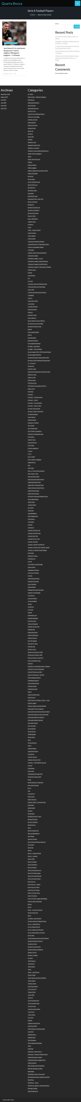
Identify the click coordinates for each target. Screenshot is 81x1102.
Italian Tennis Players (33, 493)
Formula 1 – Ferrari (33, 400)
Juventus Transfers (33, 541)
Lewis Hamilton (32, 584)
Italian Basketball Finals (34, 482)
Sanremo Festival (32, 839)
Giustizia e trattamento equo (35, 434)
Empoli (30, 335)
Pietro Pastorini (32, 799)
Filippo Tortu (31, 389)
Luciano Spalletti (32, 601)
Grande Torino (32, 439)
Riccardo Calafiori (33, 822)
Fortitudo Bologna (33, 414)
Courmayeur (31, 304)
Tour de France (32, 1006)
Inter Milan (31, 468)
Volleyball (30, 1048)
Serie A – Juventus (32, 856)
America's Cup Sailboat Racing (36, 114)
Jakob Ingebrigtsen (33, 499)
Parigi (29, 779)
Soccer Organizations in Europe (36, 932)
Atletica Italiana (32, 165)
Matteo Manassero (33, 635)
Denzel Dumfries (32, 309)
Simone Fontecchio (33, 912)
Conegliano (31, 295)
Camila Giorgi (31, 238)
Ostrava (30, 765)
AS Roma (30, 134)
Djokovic (30, 312)
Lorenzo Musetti (32, 598)
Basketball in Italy (33, 196)
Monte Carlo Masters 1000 (35, 652)
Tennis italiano (32, 981)
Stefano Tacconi (32, 952)
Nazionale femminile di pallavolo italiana (39, 711)
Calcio (29, 227)
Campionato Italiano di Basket (36, 241)
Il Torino (30, 451)
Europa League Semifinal (34, 354)
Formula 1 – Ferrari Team (34, 405)
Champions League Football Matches (38, 261)
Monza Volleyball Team (34, 660)
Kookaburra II (31, 558)
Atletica (30, 162)
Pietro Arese (31, 796)
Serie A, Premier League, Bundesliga (37, 898)
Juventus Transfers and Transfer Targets (39, 547)
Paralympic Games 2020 (34, 777)
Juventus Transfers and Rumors (36, 544)
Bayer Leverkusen (32, 202)
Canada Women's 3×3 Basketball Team (38, 244)
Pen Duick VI (31, 794)
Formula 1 (30, 394)
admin (15, 73)
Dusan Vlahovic (32, 318)
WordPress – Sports (33, 1082)
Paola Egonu (31, 768)
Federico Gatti (32, 377)
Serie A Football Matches (34, 876)
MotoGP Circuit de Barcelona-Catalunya (39, 666)
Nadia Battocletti (32, 689)
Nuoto (29, 745)
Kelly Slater (31, 553)
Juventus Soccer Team (34, 539)
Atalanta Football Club (34, 145)
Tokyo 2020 (31, 995)
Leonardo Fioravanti (33, 581)
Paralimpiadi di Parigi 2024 (35, 774)
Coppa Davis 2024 (33, 301)
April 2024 (4, 108)
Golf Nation (31, 437)
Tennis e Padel (31, 975)
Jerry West (31, 508)
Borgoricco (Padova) (33, 210)
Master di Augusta (33, 624)
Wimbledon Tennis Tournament (36, 1074)
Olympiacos (31, 754)
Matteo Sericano (32, 638)
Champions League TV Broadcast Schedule (39, 267)
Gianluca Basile (32, 420)
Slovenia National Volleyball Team (37, 921)
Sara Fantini (31, 845)
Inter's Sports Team (33, 473)
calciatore (30, 224)
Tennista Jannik (32, 983)
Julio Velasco (31, 519)
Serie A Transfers (32, 896)
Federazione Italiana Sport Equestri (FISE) (39, 372)
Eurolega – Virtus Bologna (35, 349)
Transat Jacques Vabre (34, 1009)
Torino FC (30, 997)
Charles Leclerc (32, 270)
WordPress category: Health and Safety (38, 1085)
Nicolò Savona (32, 731)
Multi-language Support (34, 677)
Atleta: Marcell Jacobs (34, 159)
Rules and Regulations (34, 833)
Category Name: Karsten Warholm (37, 253)
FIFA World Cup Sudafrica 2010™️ (37, 386)
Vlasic (29, 1046)
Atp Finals (30, 176)
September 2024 (5, 94)
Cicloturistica (31, 275)
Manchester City (32, 615)
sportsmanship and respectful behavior (38, 938)
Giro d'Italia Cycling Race (35, 431)
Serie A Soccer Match (33, 887)
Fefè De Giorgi (32, 380)
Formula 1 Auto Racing (34, 408)
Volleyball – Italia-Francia (35, 1051)
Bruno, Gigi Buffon (33, 219)
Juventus (30, 524)
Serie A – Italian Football (34, 853)
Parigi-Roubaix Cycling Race (35, 782)
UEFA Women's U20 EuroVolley (36, 1029)
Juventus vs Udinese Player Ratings (37, 550)
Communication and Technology (36, 287)
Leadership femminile (33, 578)
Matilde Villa (31, 629)
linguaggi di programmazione (36, 590)
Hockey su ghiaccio (33, 448)
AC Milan (30, 94)
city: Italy (30, 281)
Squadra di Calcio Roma (34, 947)
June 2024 (3, 102)
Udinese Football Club (34, 1023)
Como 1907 (31, 289)
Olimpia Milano (32, 748)
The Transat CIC (32, 989)
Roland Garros (32, 825)
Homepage (32, 15)
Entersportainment (33, 340)
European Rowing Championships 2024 (38, 357)
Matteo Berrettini (32, 632)
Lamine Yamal (31, 567)
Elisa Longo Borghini (33, 332)
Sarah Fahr (30, 847)
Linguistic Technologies (34, 592)
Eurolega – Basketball (34, 346)
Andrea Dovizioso (32, 125)
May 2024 (3, 105)
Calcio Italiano (32, 236)
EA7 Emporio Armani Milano (35, 323)
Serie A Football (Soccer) (34, 870)
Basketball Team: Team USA (35, 199)
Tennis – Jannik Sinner (33, 972)
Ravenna (30, 811)
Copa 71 (30, 298)
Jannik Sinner (31, 502)
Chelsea (30, 272)
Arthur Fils (30, 131)
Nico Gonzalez (32, 726)
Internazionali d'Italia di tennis (36, 479)
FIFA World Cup (32, 383)
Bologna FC (31, 204)
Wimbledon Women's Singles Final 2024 (38, 1077)
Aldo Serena (31, 100)
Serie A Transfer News (34, 893)
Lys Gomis (30, 609)
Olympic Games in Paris (34, 760)
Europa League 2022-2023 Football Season (39, 352)
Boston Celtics (32, 216)
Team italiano (31, 966)
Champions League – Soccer (35, 258)
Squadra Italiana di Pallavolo (35, 949)
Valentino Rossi (32, 1034)
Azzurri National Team (34, 182)
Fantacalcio (31, 366)
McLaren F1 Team (33, 643)
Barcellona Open (32, 190)
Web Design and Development (36, 1065)
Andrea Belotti (32, 122)
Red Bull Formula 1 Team (34, 816)
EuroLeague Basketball (34, 343)
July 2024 (3, 100)
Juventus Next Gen (33, 536)
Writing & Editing (32, 1088)
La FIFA (30, 561)
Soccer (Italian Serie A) (34, 927)
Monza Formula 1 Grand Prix (35, 658)
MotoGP (30, 663)
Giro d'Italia (31, 425)
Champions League (33, 255)
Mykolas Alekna (32, 686)
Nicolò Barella (32, 728)
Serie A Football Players (11, 43)
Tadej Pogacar (32, 961)
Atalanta (30, 139)
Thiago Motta (31, 992)
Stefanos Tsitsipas (33, 955)
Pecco (29, 788)
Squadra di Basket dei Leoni (35, 941)
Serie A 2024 (31, 859)
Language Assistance (33, 570)
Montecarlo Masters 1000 (35, 655)
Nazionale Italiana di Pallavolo (36, 717)
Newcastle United (33, 723)
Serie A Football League (34, 873)
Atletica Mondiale (33, 173)
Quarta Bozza (12, 3)
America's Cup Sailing (33, 117)
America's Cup (32, 111)
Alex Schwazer (32, 105)
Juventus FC (31, 527)
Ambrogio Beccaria (33, 108)
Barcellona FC (31, 187)
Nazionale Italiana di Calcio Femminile (38, 714)
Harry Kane (31, 445)
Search (57, 23)
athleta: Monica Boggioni (35, 153)
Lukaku (30, 604)
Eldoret (30, 329)
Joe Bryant (31, 510)
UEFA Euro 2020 (32, 1026)
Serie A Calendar (32, 862)
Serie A (30, 850)
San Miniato (31, 836)
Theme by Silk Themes (8, 1099)
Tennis (29, 969)
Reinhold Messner (32, 819)
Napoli (29, 692)
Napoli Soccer (31, 697)
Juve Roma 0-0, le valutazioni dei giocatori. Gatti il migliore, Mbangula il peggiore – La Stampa (14, 51)
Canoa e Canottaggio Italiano (36, 247)
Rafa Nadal (31, 805)
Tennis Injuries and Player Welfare (37, 978)
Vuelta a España (32, 1063)
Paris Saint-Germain (33, 785)
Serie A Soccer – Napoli (34, 884)
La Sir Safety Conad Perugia (35, 564)
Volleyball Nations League (35, 1057)
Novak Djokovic (32, 743)
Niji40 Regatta (32, 734)
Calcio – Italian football (34, 230)
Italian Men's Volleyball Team (36, 485)
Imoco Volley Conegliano (34, 459)
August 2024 (4, 97)
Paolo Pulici (31, 771)
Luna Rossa (31, 607)
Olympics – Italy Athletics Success (37, 762)
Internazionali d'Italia (33, 476)
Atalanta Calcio (32, 142)
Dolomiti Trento (32, 315)
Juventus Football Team (34, 533)
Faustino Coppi (32, 369)
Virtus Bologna (32, 1040)
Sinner (29, 915)
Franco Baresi (31, 417)
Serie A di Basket (32, 864)
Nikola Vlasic (31, 737)
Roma (29, 828)
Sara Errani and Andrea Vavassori (37, 842)
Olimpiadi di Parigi (33, 751)
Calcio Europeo (32, 233)
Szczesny (30, 958)
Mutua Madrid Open (33, 683)
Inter (29, 465)
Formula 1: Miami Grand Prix (35, 411)
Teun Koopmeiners (33, 986)
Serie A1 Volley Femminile (35, 901)
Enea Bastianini (32, 338)
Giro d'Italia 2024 (32, 428)
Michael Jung (31, 646)
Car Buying (31, 250)
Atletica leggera (32, 168)
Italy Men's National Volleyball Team (38, 496)
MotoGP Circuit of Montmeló (36, 669)
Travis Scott (31, 1012)
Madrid (30, 612)
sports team (31, 935)
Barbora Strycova (32, 185)
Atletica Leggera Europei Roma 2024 (38, 170)
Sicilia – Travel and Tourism (35, 910)
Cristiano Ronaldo (32, 306)
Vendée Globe (31, 1037)
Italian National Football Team (36, 488)
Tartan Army (31, 963)
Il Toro (29, 454)
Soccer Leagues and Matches (35, 930)
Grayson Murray (32, 442)
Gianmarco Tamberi (33, 423)
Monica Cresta (32, 649)
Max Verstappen (32, 641)
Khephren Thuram (32, 556)
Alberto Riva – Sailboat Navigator (37, 97)
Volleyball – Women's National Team (38, 1054)
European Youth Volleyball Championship (39, 360)
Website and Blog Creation (35, 1068)
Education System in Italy (34, 326)
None (29, 740)
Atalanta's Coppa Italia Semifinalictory (38, 151)
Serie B (30, 904)
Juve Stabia (31, 522)
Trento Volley (31, 1014)
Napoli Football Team (34, 694)
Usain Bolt (30, 1031)
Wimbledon (31, 1071)
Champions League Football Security (37, 264)
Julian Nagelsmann (33, 516)
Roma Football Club (33, 830)
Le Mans (30, 575)
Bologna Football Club (34, 207)
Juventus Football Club (34, 530)
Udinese (30, 1020)
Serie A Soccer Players (34, 890)
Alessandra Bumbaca (33, 102)
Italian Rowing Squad (33, 490)
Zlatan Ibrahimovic (33, 1091)
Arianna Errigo (32, 128)
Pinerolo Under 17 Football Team (37, 802)
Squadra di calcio (32, 944)
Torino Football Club (33, 1000)
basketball (31, 193)
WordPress (31, 1080)
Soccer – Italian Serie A (34, 924)
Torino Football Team (33, 1003)
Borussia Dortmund (33, 213)
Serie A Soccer (32, 881)
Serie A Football (32, 867)
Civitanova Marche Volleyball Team (37, 284)
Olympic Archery (32, 757)
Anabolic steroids (32, 119)
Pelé (29, 791)
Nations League (32, 703)
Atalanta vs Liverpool (33, 148)
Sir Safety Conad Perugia (34, 918)
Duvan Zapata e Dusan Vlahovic (36, 320)
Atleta (29, 156)
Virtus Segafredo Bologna (35, 1043)
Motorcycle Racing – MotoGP (36, 675)
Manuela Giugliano (33, 618)
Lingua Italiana (32, 587)
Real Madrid (31, 813)
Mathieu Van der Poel (33, 626)
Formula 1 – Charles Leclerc (35, 397)
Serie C (30, 907)
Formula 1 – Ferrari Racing (35, 403)
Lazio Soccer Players (33, 573)
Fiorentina (30, 391)
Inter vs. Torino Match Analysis (36, 471)
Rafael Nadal (31, 808)
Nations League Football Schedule (37, 706)
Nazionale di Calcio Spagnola (36, 709)
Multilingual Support (33, 680)
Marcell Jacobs (32, 621)
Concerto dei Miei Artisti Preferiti (37, 292)
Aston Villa (31, 136)
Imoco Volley (31, 456)
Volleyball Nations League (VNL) (36, 1060)
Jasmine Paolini (32, 505)
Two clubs (30, 1017)
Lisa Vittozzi (31, 595)
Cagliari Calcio (32, 221)
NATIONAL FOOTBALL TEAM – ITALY (39, 700)
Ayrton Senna (31, 179)
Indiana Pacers (32, 462)
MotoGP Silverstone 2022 (35, 672)
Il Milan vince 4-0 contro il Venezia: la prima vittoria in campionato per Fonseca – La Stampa (67, 58)
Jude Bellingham (32, 513)
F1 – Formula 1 (32, 363)
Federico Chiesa (32, 374)
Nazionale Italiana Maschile (35, 720)
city (29, 278)
